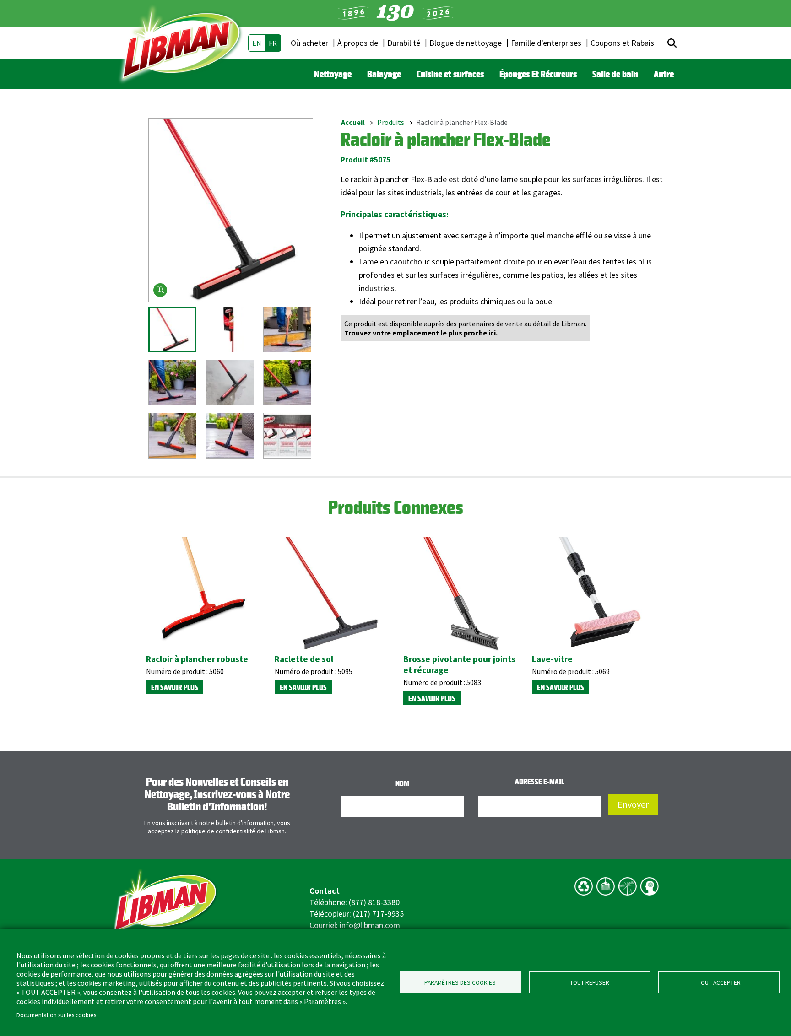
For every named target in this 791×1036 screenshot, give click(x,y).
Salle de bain (615, 74)
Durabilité (403, 43)
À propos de (357, 43)
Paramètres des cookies (460, 983)
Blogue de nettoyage (465, 43)
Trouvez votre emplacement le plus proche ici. (421, 332)
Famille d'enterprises (546, 43)
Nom (402, 783)
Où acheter (309, 43)
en (256, 43)
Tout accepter (719, 983)
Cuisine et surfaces (450, 74)
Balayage (384, 74)
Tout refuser (589, 983)
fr (273, 43)
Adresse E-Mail (539, 781)
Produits (390, 122)
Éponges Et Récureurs (538, 74)
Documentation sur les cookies (56, 1015)
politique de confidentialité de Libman (233, 831)
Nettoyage (333, 74)
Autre (664, 74)
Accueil (353, 122)
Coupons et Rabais (622, 43)
